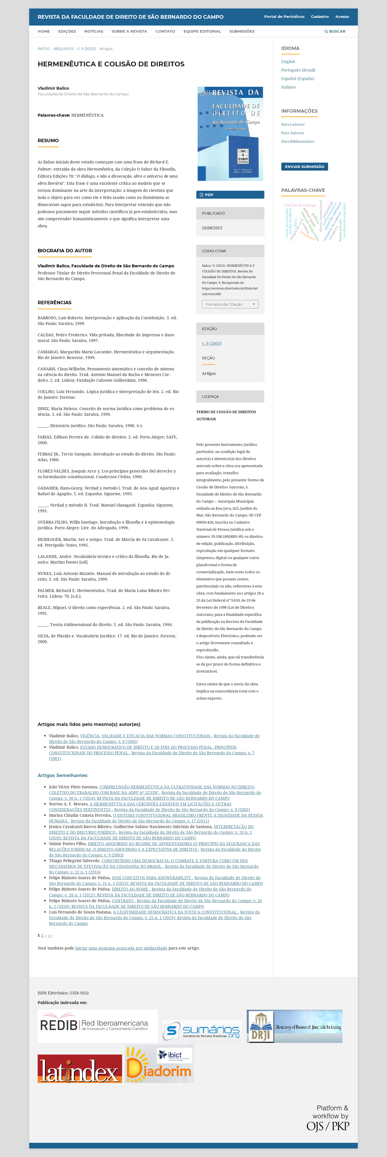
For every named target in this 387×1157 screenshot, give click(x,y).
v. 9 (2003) (86, 48)
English (288, 61)
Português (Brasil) (298, 70)
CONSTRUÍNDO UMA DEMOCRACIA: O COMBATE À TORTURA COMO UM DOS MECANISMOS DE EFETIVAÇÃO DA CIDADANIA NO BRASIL (148, 863)
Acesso (342, 16)
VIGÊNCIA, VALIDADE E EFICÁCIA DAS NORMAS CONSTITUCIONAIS (145, 735)
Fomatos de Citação (224, 304)
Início (44, 48)
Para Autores (292, 132)
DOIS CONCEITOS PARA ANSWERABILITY (152, 877)
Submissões (241, 31)
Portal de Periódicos (284, 16)
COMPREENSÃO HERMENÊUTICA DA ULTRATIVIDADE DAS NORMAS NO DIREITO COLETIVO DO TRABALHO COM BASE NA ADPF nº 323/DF (151, 789)
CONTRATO (123, 900)
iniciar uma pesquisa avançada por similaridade (121, 948)
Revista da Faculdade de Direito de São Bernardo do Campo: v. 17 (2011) (140, 821)
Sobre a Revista (129, 31)
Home (44, 31)
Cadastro (320, 16)
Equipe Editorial (202, 31)
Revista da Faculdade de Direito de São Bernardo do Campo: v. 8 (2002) (182, 809)
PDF (208, 194)
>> (50, 935)
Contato (165, 31)
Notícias (93, 31)
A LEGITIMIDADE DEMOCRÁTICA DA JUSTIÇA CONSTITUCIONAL (175, 912)
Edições (67, 31)
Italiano (288, 87)
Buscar (337, 31)
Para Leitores (293, 124)
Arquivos (64, 48)
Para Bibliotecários (297, 141)
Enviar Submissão (304, 166)
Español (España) (297, 78)
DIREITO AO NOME (130, 889)
